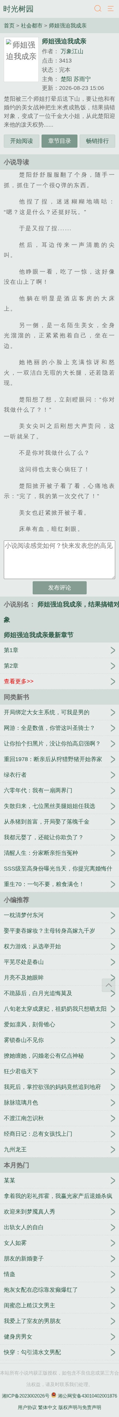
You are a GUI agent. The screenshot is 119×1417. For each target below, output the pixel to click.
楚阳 (66, 79)
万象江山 (72, 51)
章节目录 (59, 141)
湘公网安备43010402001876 (87, 1396)
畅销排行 (97, 141)
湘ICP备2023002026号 (26, 1396)
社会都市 (32, 25)
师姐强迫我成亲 (68, 25)
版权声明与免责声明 (79, 1407)
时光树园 (18, 8)
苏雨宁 (82, 79)
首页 (10, 25)
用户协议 (27, 1407)
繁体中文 (47, 1407)
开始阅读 (21, 141)
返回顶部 (108, 985)
